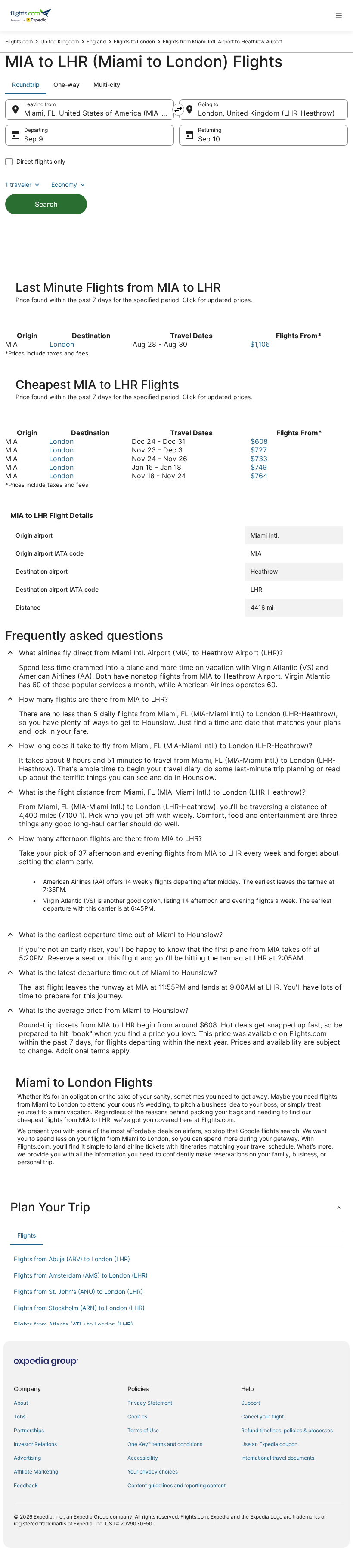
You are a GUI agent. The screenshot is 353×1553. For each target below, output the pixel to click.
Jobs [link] (19, 1416)
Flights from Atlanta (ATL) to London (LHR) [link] (73, 1324)
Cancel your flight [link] (262, 1416)
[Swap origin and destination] (178, 110)
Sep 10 (209, 139)
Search (46, 204)
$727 (259, 450)
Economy (64, 184)
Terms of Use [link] (143, 1430)
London (62, 344)
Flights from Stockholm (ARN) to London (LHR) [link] (79, 1307)
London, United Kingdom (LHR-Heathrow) (266, 113)
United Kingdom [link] (59, 41)
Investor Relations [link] (35, 1444)
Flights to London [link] (134, 41)
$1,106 (260, 344)
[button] (176, 1207)
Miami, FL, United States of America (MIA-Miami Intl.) (99, 113)
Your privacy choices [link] (152, 1471)
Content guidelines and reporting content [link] (176, 1485)
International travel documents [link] (277, 1458)
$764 (259, 475)
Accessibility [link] (142, 1458)
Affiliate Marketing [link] (36, 1471)
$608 (259, 441)
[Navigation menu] (339, 15)
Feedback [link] (26, 1485)
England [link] (96, 41)
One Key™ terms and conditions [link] (164, 1444)
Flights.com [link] (19, 41)
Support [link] (250, 1403)
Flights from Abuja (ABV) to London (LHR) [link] (72, 1259)
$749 (259, 467)
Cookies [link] (137, 1416)
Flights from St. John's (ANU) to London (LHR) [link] (78, 1291)
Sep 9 (33, 139)
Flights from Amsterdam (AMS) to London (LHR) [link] (81, 1275)
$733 (259, 458)
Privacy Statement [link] (149, 1403)
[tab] (25, 84)
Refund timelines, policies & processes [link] (287, 1430)
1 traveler (18, 184)
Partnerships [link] (29, 1430)
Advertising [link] (27, 1458)
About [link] (21, 1403)
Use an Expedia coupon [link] (269, 1444)
